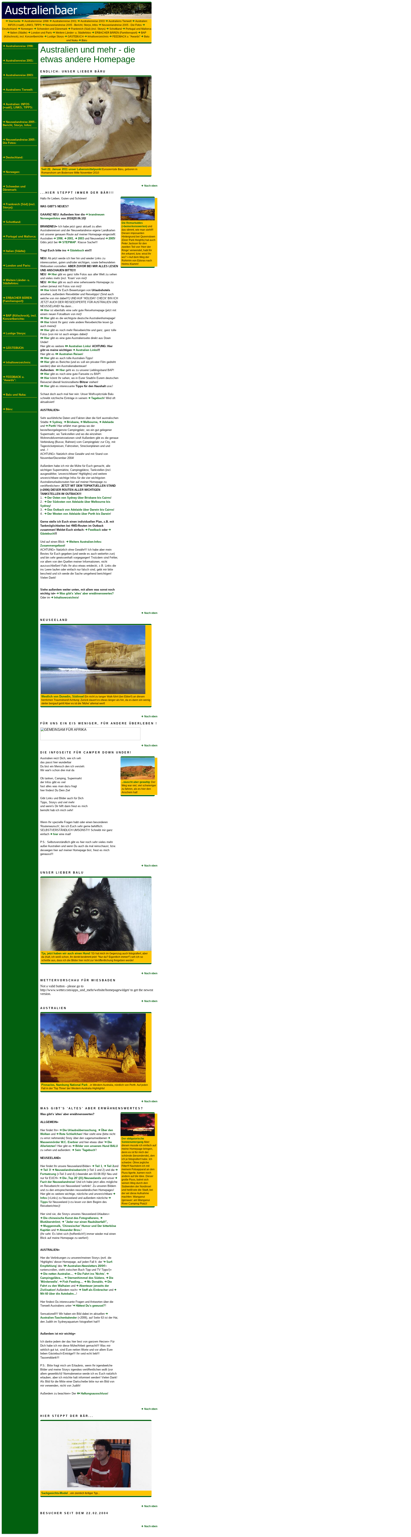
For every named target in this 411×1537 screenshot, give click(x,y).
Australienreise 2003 (92, 21)
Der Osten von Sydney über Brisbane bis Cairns (79, 497)
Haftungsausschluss (94, 1393)
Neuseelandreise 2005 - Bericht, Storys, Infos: (19, 123)
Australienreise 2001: (19, 60)
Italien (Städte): (16, 251)
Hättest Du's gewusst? (90, 1305)
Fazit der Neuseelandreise (57, 1181)
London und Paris (41, 32)
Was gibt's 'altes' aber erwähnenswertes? (87, 593)
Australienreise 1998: (19, 46)
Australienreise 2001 (64, 21)
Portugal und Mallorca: (21, 236)
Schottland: (13, 222)
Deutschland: (14, 157)
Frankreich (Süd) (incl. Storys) (88, 28)
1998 (60, 238)
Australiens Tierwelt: (19, 89)
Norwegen (27, 28)
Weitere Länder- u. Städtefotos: (16, 282)
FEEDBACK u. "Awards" (126, 36)
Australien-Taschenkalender (58, 1317)
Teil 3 (46, 1170)
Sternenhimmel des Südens (85, 1277)
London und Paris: (18, 265)
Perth (52, 425)
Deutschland (9, 28)
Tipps (44, 1202)
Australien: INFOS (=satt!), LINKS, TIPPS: (18, 106)
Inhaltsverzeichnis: (18, 362)
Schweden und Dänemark (52, 28)
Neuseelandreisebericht (70, 1170)
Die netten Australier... (58, 1273)
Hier (54, 274)
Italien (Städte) (18, 32)
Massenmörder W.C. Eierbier (59, 1142)
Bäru (84, 40)
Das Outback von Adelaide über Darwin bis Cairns (80, 509)
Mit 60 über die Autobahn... (58, 1293)
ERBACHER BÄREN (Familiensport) (116, 32)
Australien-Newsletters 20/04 (86, 1265)
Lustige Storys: (16, 333)
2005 (112, 238)
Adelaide (108, 422)
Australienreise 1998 (36, 21)
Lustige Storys (55, 36)
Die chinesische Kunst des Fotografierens (70, 1218)
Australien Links (79, 346)
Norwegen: (13, 172)
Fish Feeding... (72, 1281)
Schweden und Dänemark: (14, 188)
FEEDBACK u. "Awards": (13, 378)
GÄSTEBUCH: (15, 347)
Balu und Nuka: (16, 394)
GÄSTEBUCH (76, 36)
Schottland (115, 28)
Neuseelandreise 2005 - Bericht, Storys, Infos (71, 25)
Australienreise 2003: (19, 75)
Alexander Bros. (70, 1230)
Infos (43, 1198)
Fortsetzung (48, 1174)
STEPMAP (69, 242)
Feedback (94, 529)
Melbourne (90, 422)
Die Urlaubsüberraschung (79, 1130)
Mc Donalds (95, 1281)
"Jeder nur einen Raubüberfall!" (86, 1221)
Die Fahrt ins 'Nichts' (91, 1273)
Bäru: (9, 409)
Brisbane (73, 422)
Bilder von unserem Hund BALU (96, 1146)
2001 (70, 238)
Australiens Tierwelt (120, 21)
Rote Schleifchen (70, 1134)
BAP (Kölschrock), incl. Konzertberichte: (20, 317)
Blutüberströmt (50, 1221)
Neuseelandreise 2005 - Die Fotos (122, 25)
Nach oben (150, 185)
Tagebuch (97, 398)
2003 (81, 238)
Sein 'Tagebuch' (85, 1150)
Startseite (15, 21)
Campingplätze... (51, 1277)
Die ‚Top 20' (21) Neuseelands (81, 1178)
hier (55, 834)
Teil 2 (110, 1166)
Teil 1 (98, 1166)
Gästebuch (77, 250)
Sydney (57, 422)
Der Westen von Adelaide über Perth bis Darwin (78, 513)
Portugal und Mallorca (138, 28)
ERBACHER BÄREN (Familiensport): (17, 299)
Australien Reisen (70, 354)
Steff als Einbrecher (95, 1289)
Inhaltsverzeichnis (98, 36)
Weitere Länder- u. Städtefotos (73, 32)
